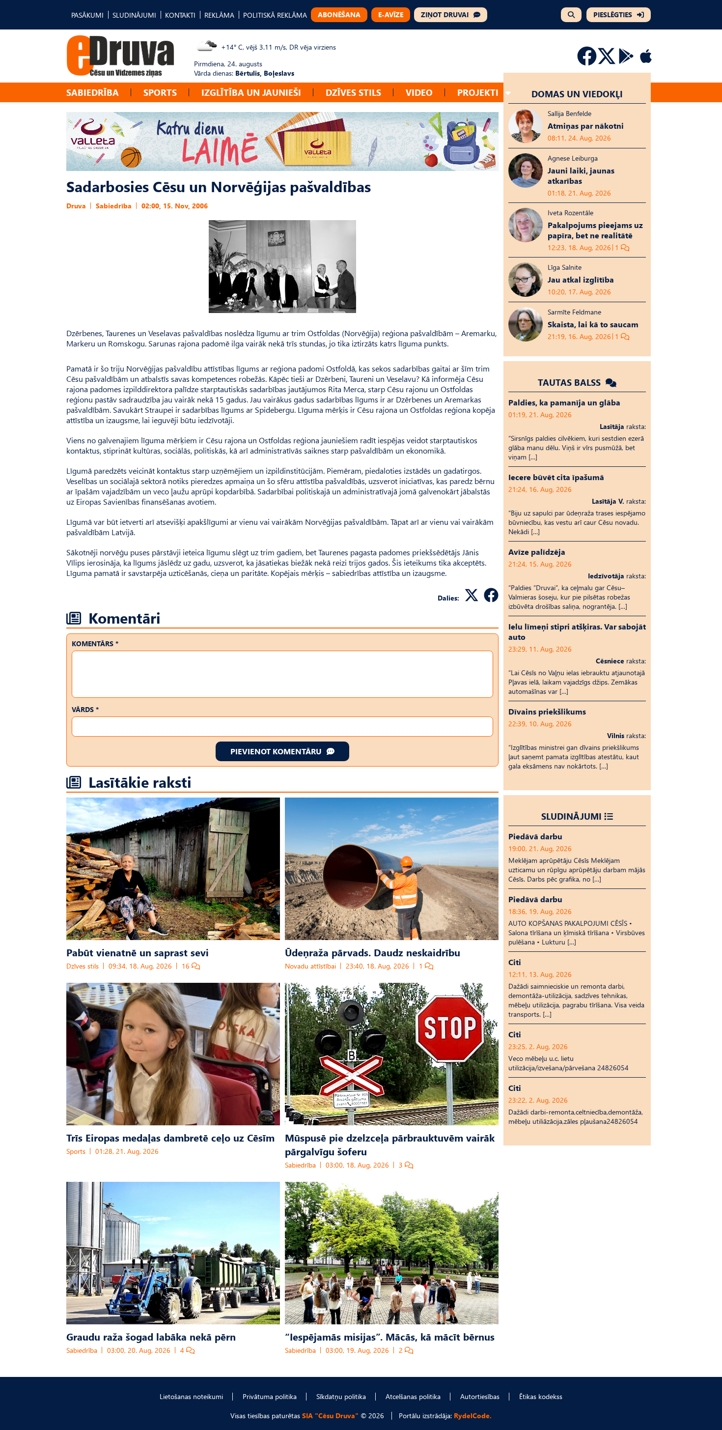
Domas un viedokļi (577, 93)
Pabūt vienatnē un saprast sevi (137, 952)
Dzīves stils (353, 92)
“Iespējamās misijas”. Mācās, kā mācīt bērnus (390, 1336)
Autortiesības (480, 1396)
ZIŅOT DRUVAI (445, 14)
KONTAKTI (180, 15)
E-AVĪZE (390, 14)
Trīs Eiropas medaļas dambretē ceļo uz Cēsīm (170, 1137)
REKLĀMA (219, 15)
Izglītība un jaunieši (251, 92)
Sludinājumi (571, 816)
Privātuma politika (270, 1396)
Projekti (478, 92)
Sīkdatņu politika (341, 1396)
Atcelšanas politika (413, 1396)
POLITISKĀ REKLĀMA (275, 15)
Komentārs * (95, 643)
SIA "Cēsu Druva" (330, 1415)
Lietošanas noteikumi (191, 1396)
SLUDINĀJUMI (134, 15)
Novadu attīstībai (310, 966)
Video (419, 92)
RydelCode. (473, 1415)
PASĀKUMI (87, 15)
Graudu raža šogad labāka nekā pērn (151, 1336)
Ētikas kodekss (540, 1396)
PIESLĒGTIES (612, 14)
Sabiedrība (92, 92)
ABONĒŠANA (339, 14)
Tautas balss (570, 382)
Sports (160, 92)
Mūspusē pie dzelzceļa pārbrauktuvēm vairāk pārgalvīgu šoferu (390, 1144)
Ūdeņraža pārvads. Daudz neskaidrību (372, 952)
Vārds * (85, 709)
